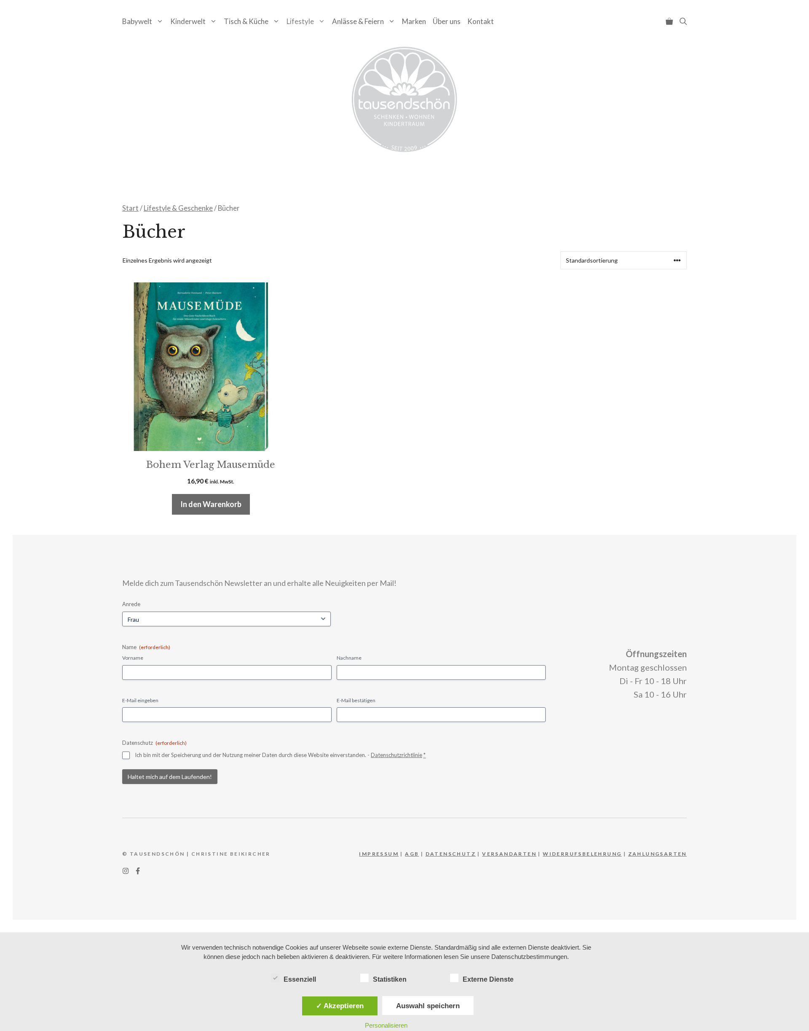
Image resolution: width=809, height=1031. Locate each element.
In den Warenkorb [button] (210, 504)
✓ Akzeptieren (340, 1006)
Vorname (132, 658)
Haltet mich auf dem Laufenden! (170, 776)
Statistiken (390, 979)
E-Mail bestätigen (356, 700)
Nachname (349, 658)
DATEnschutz (451, 854)
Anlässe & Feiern (358, 21)
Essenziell (300, 979)
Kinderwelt (188, 21)
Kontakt (480, 21)
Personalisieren (386, 1025)
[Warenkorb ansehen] (669, 21)
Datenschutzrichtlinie (396, 755)
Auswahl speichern (428, 1006)
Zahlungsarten (657, 854)
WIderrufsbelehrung (582, 854)
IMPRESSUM (379, 854)
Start (130, 208)
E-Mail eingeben (140, 700)
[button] (683, 21)
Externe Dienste (488, 979)
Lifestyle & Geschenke (178, 208)
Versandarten (509, 854)
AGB (412, 854)
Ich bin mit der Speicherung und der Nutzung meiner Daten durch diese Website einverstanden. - (280, 755)
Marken (414, 21)
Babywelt (137, 21)
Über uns (447, 21)
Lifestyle (300, 21)
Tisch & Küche (246, 21)
